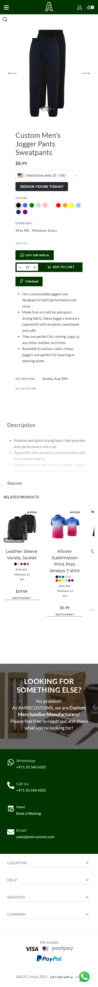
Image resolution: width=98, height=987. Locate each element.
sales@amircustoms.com (35, 837)
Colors (21, 198)
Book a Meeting (28, 813)
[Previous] (12, 73)
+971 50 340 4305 (31, 767)
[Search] (4, 19)
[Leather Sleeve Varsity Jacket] (21, 527)
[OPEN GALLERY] (49, 73)
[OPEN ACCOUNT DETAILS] (79, 7)
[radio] (18, 205)
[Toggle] (14, 483)
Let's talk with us (37, 255)
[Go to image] (44, 109)
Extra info (23, 223)
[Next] (85, 73)
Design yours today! (42, 186)
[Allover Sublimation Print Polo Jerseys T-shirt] (64, 527)
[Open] (6, 7)
